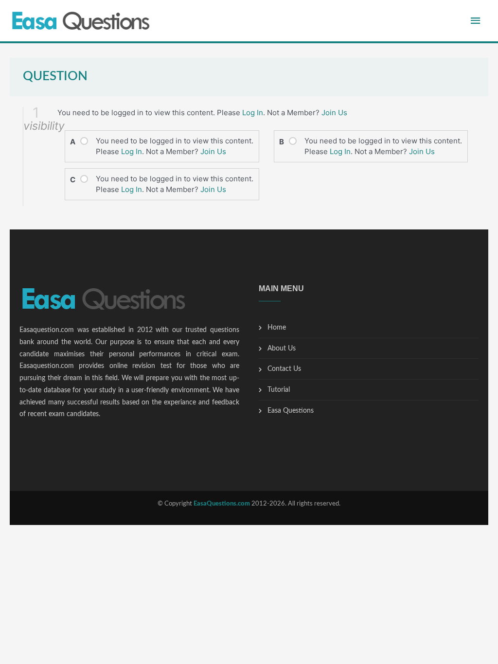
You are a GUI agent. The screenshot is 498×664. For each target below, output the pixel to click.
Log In (252, 112)
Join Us (334, 112)
